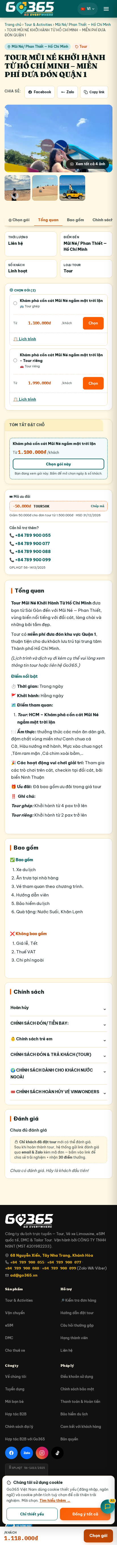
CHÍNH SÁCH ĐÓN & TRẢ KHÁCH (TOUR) (51, 1054)
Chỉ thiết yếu (32, 1514)
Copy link (97, 92)
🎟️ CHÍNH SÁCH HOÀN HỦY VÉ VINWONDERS (55, 1091)
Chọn (93, 323)
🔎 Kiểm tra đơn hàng (78, 1300)
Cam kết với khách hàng (80, 1426)
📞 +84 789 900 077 (29, 543)
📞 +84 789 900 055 (30, 535)
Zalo (70, 92)
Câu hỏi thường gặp (77, 1325)
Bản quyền (69, 1439)
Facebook (42, 92)
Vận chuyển (15, 1313)
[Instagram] (42, 1453)
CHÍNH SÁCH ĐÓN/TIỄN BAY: (40, 1023)
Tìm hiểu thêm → (54, 1500)
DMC (9, 1338)
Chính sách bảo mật (77, 1389)
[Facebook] (11, 1453)
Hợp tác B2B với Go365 (25, 1439)
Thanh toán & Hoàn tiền (80, 1401)
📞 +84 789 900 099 (30, 559)
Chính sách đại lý (19, 1426)
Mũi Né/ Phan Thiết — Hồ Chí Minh (83, 24)
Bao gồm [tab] (75, 220)
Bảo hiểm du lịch (74, 1414)
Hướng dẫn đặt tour (77, 1313)
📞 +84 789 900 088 (30, 551)
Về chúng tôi (15, 1376)
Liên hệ (66, 1350)
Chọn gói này (58, 464)
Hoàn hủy (20, 1007)
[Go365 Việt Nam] (30, 8)
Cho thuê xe (15, 1350)
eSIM (9, 1325)
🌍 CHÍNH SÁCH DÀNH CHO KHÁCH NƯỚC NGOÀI (52, 1074)
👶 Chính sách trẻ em (32, 1038)
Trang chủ (13, 24)
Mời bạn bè (14, 1401)
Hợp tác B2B (15, 1414)
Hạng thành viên (74, 1338)
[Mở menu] (106, 9)
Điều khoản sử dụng (76, 1376)
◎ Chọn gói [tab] (19, 220)
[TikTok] (57, 1453)
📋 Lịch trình (24, 339)
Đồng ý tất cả (85, 1514)
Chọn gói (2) (25, 290)
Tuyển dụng (14, 1389)
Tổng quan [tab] (48, 220)
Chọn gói (98, 1535)
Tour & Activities (38, 24)
